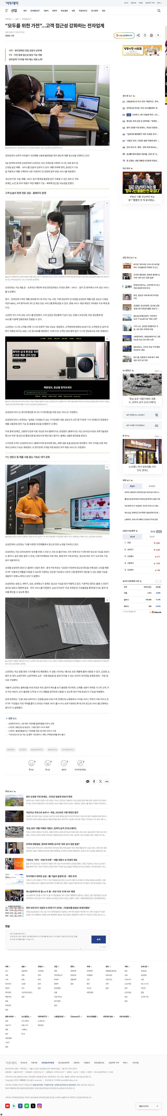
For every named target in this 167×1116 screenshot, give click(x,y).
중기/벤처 (94, 11)
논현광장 (144, 975)
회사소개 (24, 1063)
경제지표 (73, 975)
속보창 (141, 3)
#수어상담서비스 (68, 750)
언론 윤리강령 (38, 1085)
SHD (129, 543)
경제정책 (73, 971)
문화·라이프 (9, 1017)
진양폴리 (130, 556)
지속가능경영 (124, 1017)
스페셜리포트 (59, 1017)
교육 (126, 975)
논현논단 (144, 971)
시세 (6, 980)
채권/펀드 (8, 997)
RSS (158, 3)
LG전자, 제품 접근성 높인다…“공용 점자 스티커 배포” (29, 727)
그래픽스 (24, 1030)
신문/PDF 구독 (149, 3)
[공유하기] (139, 35)
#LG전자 (23, 750)
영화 (6, 1030)
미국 (88, 980)
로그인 (126, 3)
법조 (126, 971)
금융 (23, 966)
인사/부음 (128, 992)
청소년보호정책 (63, 1063)
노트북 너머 (144, 997)
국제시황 (8, 1005)
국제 (88, 966)
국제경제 (90, 971)
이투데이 (8, 19)
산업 (14, 10)
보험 (23, 980)
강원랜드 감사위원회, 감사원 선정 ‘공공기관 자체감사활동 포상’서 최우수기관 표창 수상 (146, 309)
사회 (126, 966)
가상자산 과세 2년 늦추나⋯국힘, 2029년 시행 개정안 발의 (52, 812)
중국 (88, 984)
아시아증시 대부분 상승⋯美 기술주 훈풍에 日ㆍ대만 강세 (51, 876)
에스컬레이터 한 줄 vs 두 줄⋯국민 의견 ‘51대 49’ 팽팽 (50, 891)
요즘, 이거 (25, 1025)
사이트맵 (135, 1063)
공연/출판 (8, 1038)
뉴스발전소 (25, 1017)
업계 (39, 975)
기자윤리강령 (48, 1085)
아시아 (89, 988)
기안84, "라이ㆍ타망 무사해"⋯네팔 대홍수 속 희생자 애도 (51, 860)
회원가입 (133, 3)
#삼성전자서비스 (37, 750)
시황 (6, 975)
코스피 (132, 537)
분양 (39, 984)
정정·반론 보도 (99, 1063)
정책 (39, 980)
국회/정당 (109, 975)
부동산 (40, 966)
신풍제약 (130, 563)
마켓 (6, 966)
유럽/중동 (90, 992)
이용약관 (34, 1063)
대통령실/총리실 (111, 971)
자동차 (46, 11)
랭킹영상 (41, 1025)
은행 (23, 975)
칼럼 (142, 992)
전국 (126, 988)
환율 (6, 1001)
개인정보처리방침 (47, 1063)
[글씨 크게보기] (158, 35)
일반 (103, 11)
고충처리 (76, 1063)
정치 (107, 966)
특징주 (132, 486)
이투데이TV (42, 1017)
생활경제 (73, 980)
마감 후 (143, 988)
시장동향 (41, 971)
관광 (6, 1021)
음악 (6, 1034)
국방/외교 (109, 980)
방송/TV (8, 1025)
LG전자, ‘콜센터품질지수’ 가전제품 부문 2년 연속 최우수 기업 (32, 731)
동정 (126, 997)
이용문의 (87, 1063)
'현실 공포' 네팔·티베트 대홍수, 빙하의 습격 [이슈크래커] (51, 828)
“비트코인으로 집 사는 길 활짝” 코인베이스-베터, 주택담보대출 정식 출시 (36, 734)
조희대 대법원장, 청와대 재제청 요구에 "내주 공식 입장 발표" (53, 844)
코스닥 (152, 537)
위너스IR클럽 (91, 1017)
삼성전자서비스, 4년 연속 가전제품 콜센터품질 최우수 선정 (31, 723)
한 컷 (23, 1034)
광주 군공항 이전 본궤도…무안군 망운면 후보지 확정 (49, 796)
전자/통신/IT (35, 11)
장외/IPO (8, 984)
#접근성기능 (52, 750)
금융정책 (24, 971)
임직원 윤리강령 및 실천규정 (64, 1085)
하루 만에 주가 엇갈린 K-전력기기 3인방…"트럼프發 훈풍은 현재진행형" (58, 908)
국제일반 (90, 975)
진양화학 (130, 570)
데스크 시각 (144, 984)
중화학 (54, 11)
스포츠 (7, 1042)
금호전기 (130, 549)
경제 (72, 966)
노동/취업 (128, 984)
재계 (24, 11)
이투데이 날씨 (108, 1017)
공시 (6, 971)
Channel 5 (75, 1017)
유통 (73, 11)
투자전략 (152, 486)
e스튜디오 (41, 1021)
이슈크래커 (25, 1021)
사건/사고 (128, 980)
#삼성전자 (10, 750)
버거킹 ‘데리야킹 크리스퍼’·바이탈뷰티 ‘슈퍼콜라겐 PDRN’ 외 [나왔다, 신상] (146, 267)
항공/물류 (64, 11)
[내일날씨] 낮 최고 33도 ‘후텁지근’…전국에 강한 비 (146, 101)
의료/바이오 (83, 11)
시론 (142, 980)
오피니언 (144, 966)
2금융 (23, 984)
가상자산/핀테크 (27, 992)
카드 (23, 988)
